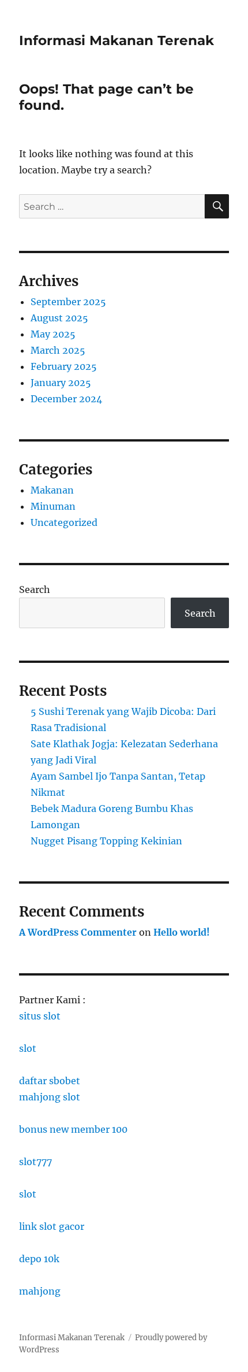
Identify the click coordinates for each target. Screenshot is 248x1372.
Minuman (53, 506)
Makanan (52, 490)
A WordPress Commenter (78, 932)
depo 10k (39, 1259)
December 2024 (66, 399)
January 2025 (61, 382)
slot (27, 1048)
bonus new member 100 (73, 1129)
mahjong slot (49, 1097)
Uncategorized (64, 522)
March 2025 (58, 350)
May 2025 (53, 334)
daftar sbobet (49, 1081)
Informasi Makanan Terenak (116, 40)
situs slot (40, 1016)
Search (34, 589)
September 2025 (68, 301)
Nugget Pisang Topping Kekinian (106, 841)
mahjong (40, 1291)
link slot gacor (51, 1226)
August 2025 (59, 318)
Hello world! (181, 932)
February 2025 (64, 366)
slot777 (35, 1161)
